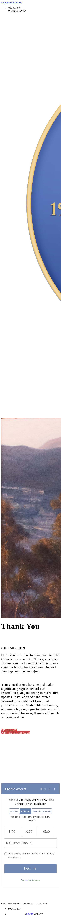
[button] (9, 730)
